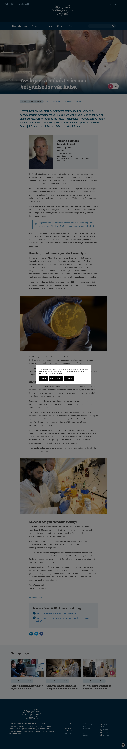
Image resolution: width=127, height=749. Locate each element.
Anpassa (43, 379)
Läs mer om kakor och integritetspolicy (51, 373)
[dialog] (63, 374)
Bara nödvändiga (55, 379)
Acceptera (69, 379)
